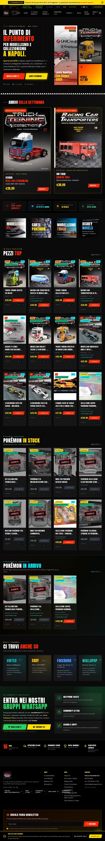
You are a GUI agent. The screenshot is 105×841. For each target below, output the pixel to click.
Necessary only (80, 836)
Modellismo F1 (16, 727)
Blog (79, 13)
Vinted (58, 7)
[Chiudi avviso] (102, 2)
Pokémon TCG (40, 727)
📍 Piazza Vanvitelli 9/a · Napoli (13, 7)
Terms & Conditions (70, 784)
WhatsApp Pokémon (39, 6)
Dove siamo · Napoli (70, 778)
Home (18, 13)
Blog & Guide (68, 781)
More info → (16, 838)
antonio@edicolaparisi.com (93, 784)
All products (48, 784)
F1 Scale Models (49, 775)
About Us (95, 13)
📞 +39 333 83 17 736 (4, 7)
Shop (26, 13)
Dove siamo (86, 13)
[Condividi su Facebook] (22, 304)
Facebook (49, 7)
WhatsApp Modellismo (27, 6)
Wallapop (72, 7)
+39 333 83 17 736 (93, 781)
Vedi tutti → (96, 255)
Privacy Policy (68, 787)
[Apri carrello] (100, 13)
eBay (64, 7)
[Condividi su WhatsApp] (18, 304)
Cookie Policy (68, 790)
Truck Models (48, 778)
